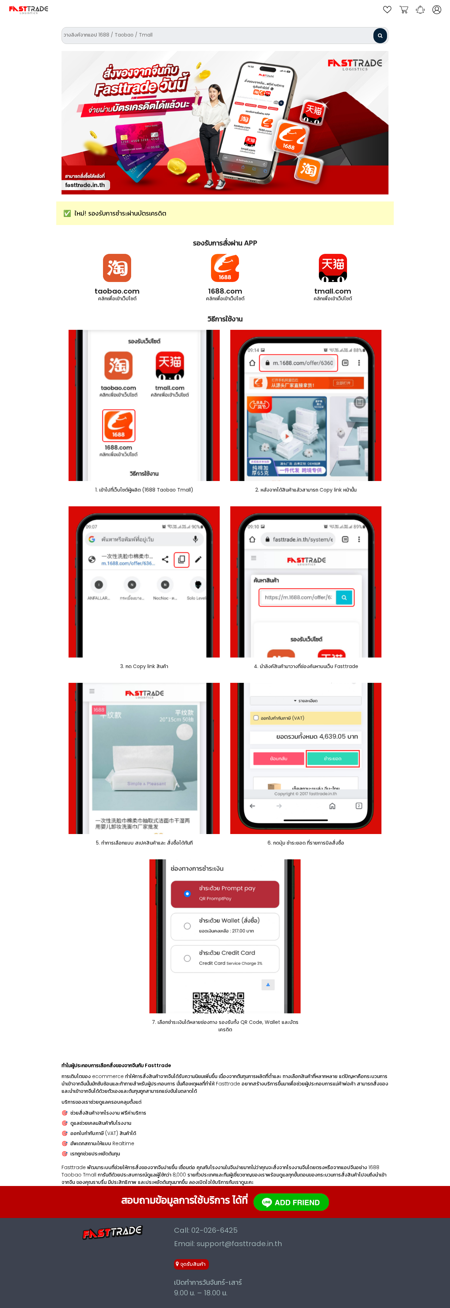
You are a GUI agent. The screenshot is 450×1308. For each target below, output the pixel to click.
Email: (228, 1244)
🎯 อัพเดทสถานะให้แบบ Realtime (98, 1143)
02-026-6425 (214, 1230)
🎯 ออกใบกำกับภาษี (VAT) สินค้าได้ (99, 1133)
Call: (206, 1230)
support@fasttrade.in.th (239, 1244)
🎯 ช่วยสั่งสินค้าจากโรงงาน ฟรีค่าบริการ (104, 1112)
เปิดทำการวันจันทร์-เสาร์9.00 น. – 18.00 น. (208, 1287)
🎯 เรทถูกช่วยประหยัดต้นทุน (91, 1153)
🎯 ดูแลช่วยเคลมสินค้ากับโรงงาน (96, 1123)
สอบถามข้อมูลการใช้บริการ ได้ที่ (184, 1200)
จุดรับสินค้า (192, 1264)
